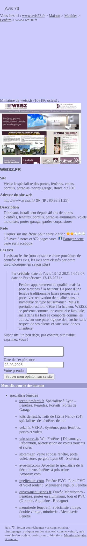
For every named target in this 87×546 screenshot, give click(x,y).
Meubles (70, 16)
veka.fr (24, 427)
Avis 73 (12, 8)
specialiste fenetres (24, 395)
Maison (54, 16)
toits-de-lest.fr (29, 416)
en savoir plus (38, 264)
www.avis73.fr (33, 16)
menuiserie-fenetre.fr (35, 507)
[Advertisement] (40, 58)
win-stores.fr (28, 439)
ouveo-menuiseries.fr (35, 492)
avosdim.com (29, 465)
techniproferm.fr (31, 401)
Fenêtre (5, 20)
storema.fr (26, 454)
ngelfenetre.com (31, 481)
